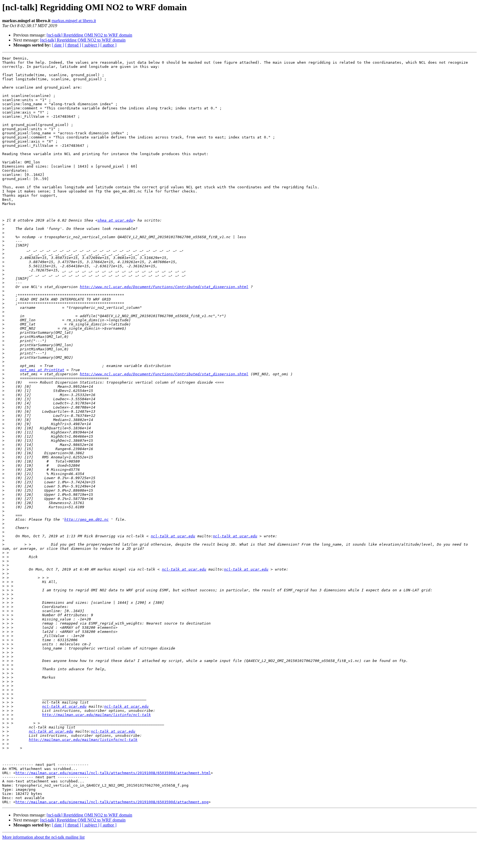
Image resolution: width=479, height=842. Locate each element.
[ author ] (108, 45)
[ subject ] (90, 45)
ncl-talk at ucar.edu (173, 536)
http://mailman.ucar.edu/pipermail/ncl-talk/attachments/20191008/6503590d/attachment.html (113, 773)
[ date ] (58, 45)
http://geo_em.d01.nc (86, 519)
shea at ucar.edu (115, 220)
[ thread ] (73, 45)
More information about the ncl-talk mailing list (43, 837)
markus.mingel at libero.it (74, 20)
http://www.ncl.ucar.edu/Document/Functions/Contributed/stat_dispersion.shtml (164, 287)
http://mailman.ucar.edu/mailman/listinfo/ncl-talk (96, 715)
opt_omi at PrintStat (42, 370)
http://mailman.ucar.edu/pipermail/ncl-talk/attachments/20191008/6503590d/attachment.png (112, 802)
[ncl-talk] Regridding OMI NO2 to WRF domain (89, 35)
